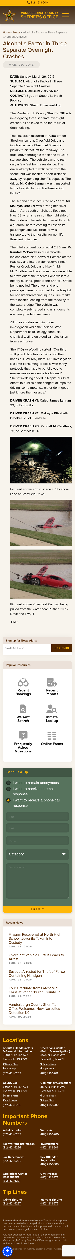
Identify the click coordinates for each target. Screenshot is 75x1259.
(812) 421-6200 (12, 1105)
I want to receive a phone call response (36, 803)
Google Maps (11, 1064)
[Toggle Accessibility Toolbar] (7, 1251)
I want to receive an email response (33, 791)
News (16, 32)
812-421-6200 (39, 2)
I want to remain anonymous (36, 783)
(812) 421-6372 (49, 1177)
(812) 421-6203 (12, 1073)
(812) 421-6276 (49, 1203)
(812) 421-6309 (49, 1164)
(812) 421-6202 (49, 1105)
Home (7, 32)
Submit (37, 909)
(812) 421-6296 (12, 1147)
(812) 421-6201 (49, 1073)
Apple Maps (11, 1068)
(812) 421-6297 (12, 1203)
